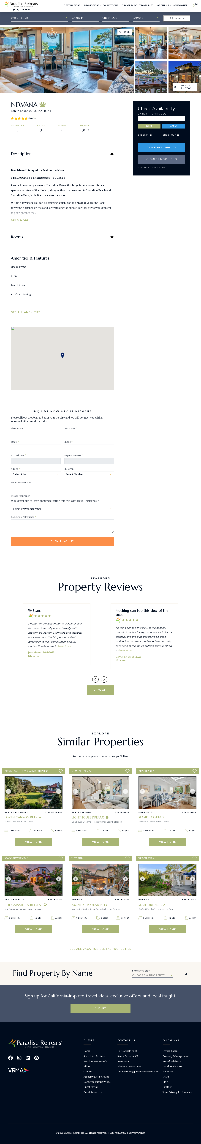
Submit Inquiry (62, 541)
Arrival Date (18, 455)
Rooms (17, 237)
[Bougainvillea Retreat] (33, 880)
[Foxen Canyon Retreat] (33, 792)
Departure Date (73, 455)
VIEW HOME (33, 841)
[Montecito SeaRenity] (101, 880)
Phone (68, 441)
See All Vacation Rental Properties (100, 948)
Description (21, 153)
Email (15, 441)
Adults (15, 468)
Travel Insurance (20, 495)
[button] (8, 791)
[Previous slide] (95, 679)
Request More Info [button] (161, 159)
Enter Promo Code (152, 113)
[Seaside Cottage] (167, 792)
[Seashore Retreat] (167, 880)
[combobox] (39, 17)
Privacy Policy (137, 1132)
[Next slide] (104, 679)
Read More (20, 220)
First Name (18, 428)
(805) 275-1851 (21, 9)
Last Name (70, 428)
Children (69, 468)
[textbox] (39, 17)
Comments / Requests (23, 516)
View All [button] (101, 690)
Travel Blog (129, 5)
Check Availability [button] (161, 147)
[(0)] (193, 4)
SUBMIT (100, 1008)
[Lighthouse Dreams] (101, 792)
